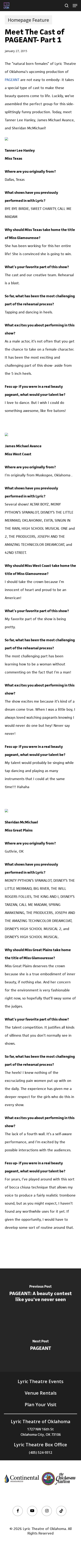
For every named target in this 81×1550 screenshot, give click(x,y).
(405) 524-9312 (40, 1452)
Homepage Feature (28, 20)
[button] (75, 6)
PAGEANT (12, 79)
